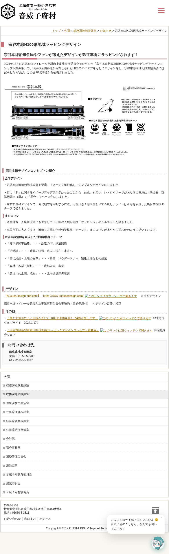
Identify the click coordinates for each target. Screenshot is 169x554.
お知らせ (105, 30)
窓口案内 (30, 519)
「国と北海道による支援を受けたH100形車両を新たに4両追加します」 (52, 318)
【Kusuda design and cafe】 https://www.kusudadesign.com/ (44, 295)
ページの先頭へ (155, 516)
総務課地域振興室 (84, 30)
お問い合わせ (12, 519)
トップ (56, 30)
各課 (67, 30)
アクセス (45, 519)
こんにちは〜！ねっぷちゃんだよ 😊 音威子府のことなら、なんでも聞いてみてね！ (134, 524)
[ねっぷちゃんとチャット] (158, 543)
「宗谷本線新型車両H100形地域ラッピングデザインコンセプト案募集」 (53, 330)
